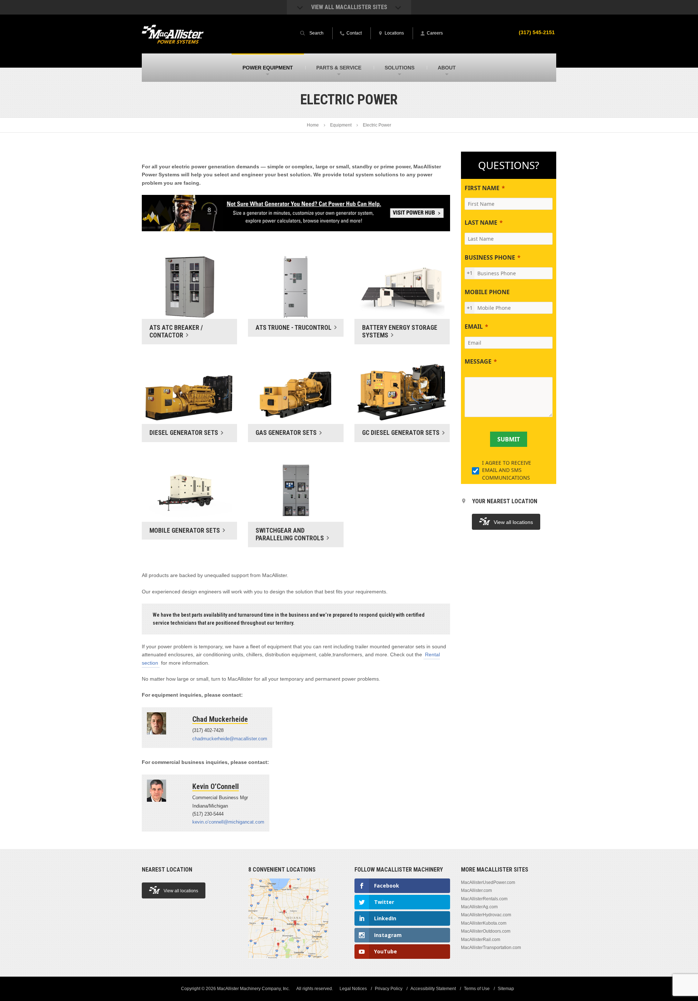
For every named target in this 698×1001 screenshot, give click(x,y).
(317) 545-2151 (537, 32)
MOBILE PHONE (487, 292)
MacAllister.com (476, 890)
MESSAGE (478, 361)
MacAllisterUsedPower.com (488, 882)
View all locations (513, 522)
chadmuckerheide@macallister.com (229, 738)
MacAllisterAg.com (479, 906)
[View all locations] (288, 962)
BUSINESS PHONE (490, 257)
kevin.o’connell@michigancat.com (228, 822)
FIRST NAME (482, 188)
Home (313, 125)
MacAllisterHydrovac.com (486, 914)
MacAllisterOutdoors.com (485, 931)
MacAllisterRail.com (480, 939)
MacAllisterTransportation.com (491, 947)
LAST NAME (481, 223)
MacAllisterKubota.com (483, 923)
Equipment (341, 125)
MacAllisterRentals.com (484, 898)
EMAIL (474, 327)
